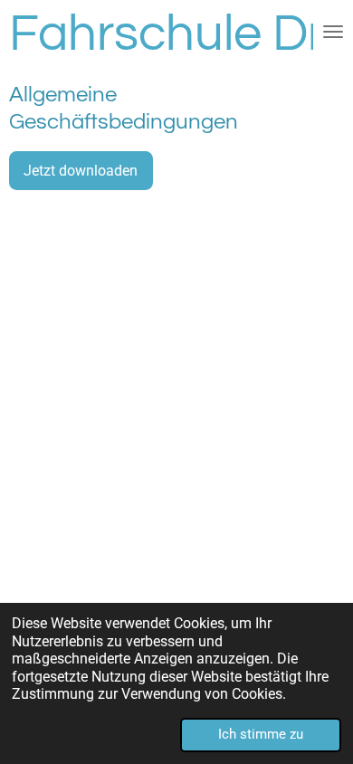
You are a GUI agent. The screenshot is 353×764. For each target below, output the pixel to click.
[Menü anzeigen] (333, 31)
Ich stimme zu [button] (260, 734)
